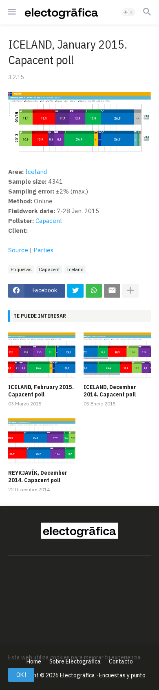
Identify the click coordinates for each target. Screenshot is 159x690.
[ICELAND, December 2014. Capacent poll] (117, 355)
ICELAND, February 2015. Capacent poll (41, 390)
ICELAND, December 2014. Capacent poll (110, 390)
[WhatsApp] (94, 291)
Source (18, 250)
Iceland (36, 172)
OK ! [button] (21, 675)
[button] (11, 12)
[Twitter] (75, 291)
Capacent (48, 221)
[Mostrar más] (130, 291)
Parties (43, 250)
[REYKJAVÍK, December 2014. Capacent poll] (41, 441)
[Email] (112, 291)
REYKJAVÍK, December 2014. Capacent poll (37, 476)
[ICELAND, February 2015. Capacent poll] (41, 355)
